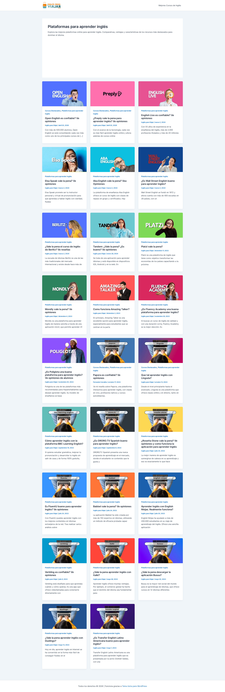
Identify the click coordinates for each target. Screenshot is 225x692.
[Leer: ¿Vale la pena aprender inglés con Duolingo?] (64, 616)
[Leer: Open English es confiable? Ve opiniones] (64, 93)
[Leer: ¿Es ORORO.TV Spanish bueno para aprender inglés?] (112, 419)
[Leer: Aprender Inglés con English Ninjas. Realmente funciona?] (160, 485)
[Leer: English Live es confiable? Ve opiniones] (160, 93)
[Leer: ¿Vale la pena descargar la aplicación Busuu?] (160, 550)
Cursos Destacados (53, 111)
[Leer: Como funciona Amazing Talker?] (112, 287)
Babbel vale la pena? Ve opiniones (112, 506)
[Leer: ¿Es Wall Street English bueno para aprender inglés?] (160, 159)
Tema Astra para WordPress (134, 686)
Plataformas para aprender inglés (154, 111)
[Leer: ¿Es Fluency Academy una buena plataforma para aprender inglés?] (160, 287)
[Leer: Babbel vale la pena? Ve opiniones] (112, 485)
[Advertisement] (112, 54)
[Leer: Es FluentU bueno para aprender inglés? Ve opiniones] (64, 485)
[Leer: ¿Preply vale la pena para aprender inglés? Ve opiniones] (112, 93)
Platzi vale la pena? (152, 246)
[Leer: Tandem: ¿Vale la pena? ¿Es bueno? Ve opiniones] (112, 225)
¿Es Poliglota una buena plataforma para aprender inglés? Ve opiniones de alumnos (64, 374)
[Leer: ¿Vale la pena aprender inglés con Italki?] (112, 550)
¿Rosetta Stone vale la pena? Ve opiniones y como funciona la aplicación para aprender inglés (159, 443)
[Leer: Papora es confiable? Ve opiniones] (112, 350)
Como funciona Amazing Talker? (111, 309)
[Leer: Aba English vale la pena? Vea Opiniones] (112, 159)
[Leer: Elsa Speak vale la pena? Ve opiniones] (64, 159)
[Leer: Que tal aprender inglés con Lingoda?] (160, 350)
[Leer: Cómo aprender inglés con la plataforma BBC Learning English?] (64, 419)
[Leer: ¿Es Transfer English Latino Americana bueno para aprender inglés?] (112, 616)
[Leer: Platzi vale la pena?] (160, 225)
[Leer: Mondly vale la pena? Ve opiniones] (64, 287)
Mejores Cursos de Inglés (170, 5)
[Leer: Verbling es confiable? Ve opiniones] (64, 550)
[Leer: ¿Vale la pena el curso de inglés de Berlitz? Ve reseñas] (64, 225)
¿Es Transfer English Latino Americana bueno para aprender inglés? (111, 640)
